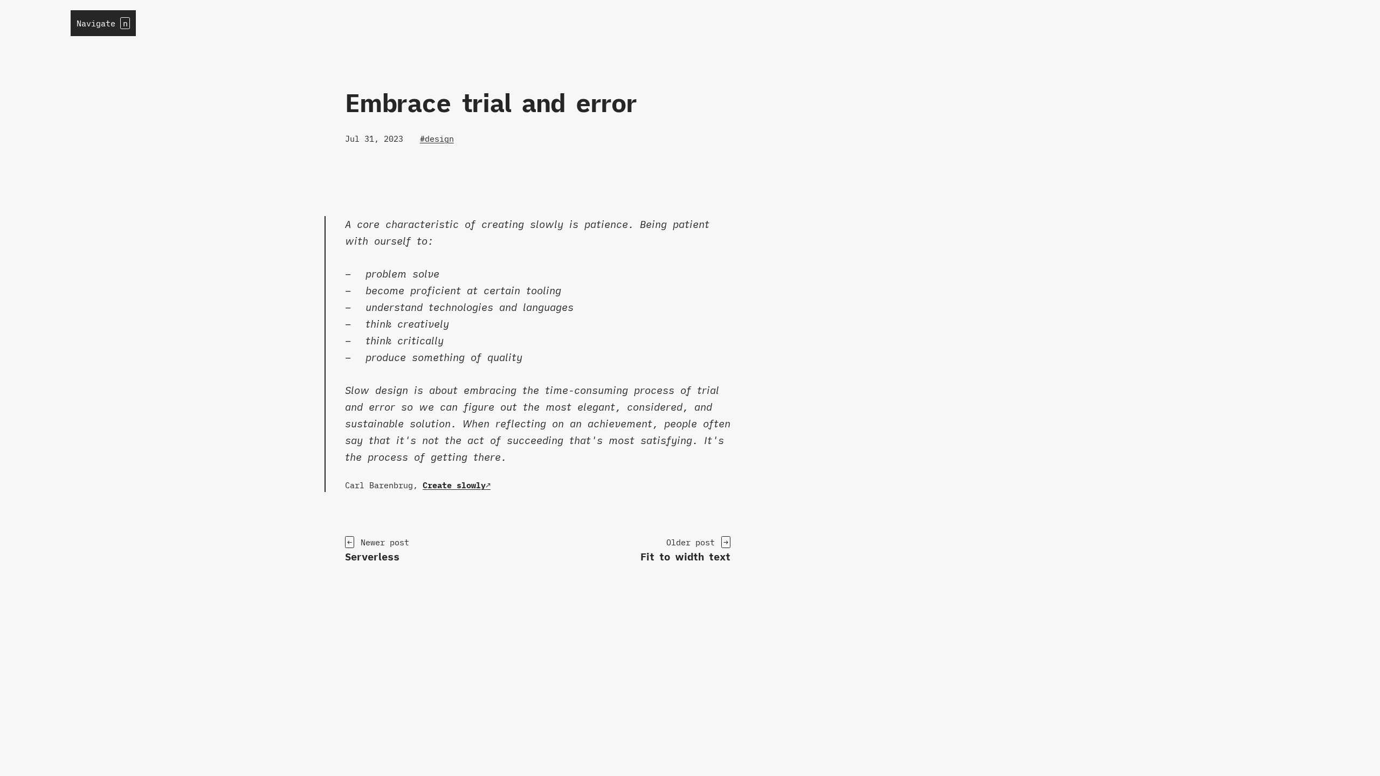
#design (437, 138)
